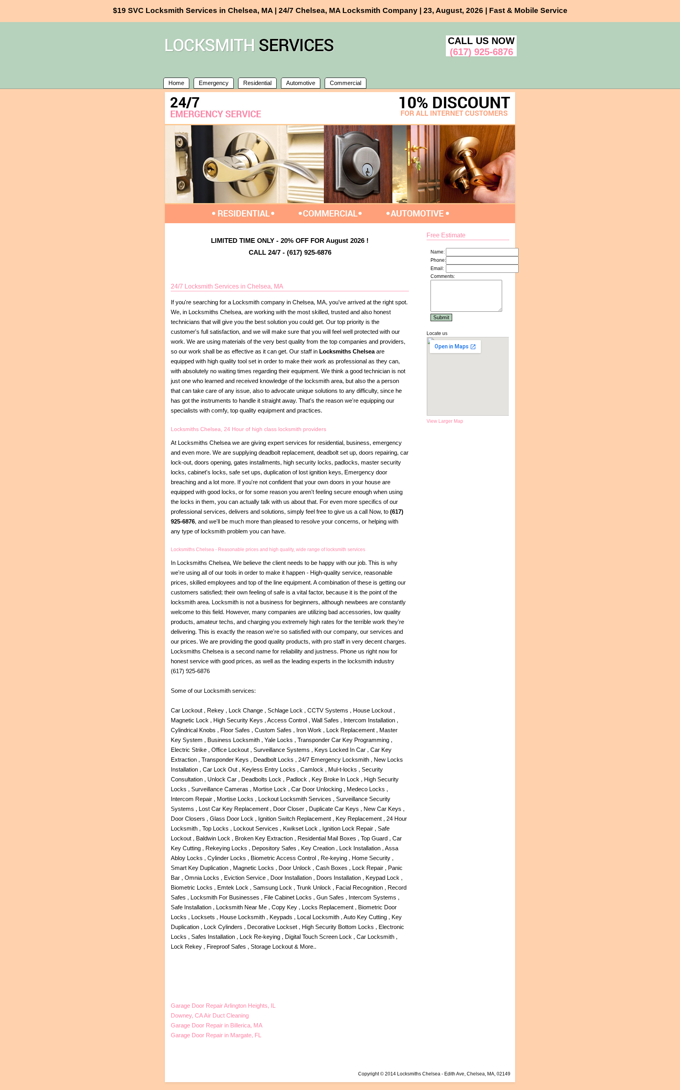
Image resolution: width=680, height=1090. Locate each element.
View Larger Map (445, 421)
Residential (257, 83)
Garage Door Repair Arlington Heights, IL (223, 1005)
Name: (438, 252)
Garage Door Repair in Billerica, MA (216, 1025)
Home (176, 83)
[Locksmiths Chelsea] (251, 53)
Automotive (300, 83)
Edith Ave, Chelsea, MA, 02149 (477, 1074)
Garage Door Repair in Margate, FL (216, 1035)
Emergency (214, 83)
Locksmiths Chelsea (418, 1074)
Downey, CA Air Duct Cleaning (210, 1015)
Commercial (345, 83)
